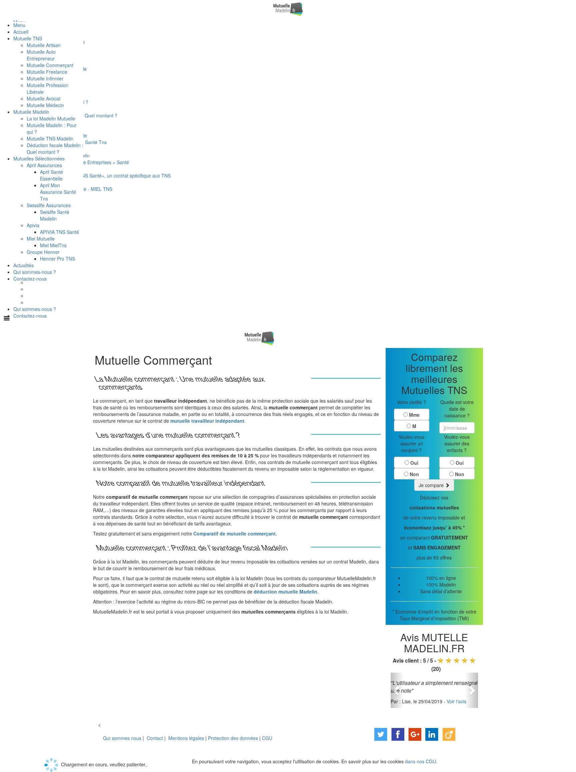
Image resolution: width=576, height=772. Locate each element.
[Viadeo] (448, 733)
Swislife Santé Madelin (54, 215)
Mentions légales (186, 738)
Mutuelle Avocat (43, 98)
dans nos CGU (420, 761)
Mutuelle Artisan (44, 45)
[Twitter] (380, 733)
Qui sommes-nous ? (34, 309)
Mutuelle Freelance (47, 71)
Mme (414, 414)
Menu (19, 25)
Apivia (33, 225)
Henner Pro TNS (57, 258)
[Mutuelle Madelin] (288, 8)
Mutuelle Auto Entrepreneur (41, 55)
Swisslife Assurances (49, 205)
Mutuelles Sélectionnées (39, 158)
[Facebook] (397, 733)
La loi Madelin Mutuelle (51, 118)
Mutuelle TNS (27, 38)
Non (414, 474)
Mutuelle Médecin (45, 105)
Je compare (432, 485)
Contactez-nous (30, 315)
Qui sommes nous (122, 738)
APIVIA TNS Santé (59, 232)
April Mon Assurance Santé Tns (58, 192)
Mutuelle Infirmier (45, 78)
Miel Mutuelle (41, 238)
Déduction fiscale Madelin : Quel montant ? (55, 148)
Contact (155, 738)
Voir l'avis (456, 701)
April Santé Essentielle (51, 175)
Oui (414, 462)
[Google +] (414, 733)
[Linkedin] (431, 733)
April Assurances (44, 165)
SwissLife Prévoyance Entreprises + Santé (84, 162)
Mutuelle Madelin (31, 111)
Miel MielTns (53, 245)
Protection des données (233, 738)
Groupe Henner (43, 252)
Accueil (20, 31)
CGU (267, 738)
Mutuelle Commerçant (50, 65)
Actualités (23, 265)
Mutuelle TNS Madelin (50, 138)
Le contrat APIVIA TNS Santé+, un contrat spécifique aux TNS (105, 175)
